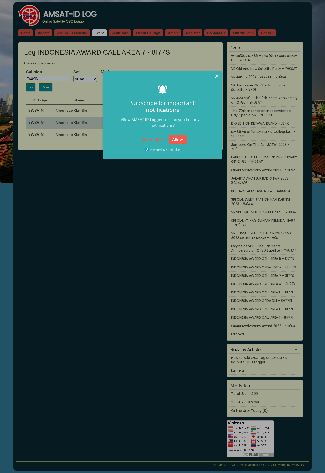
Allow (177, 139)
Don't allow (153, 139)
